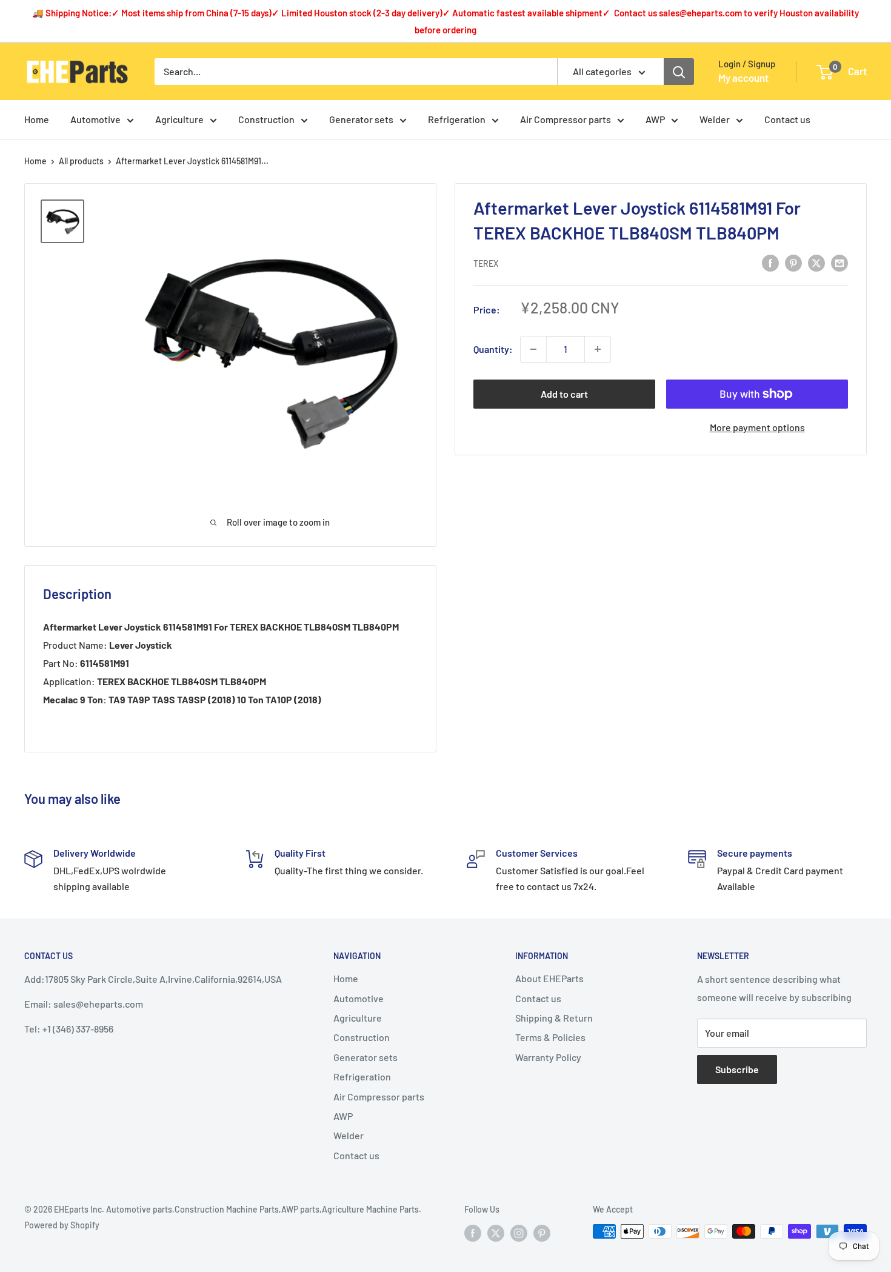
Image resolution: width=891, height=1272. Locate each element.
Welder (714, 119)
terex (485, 263)
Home (36, 119)
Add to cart (564, 394)
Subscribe (737, 1069)
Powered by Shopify (61, 1225)
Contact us (787, 119)
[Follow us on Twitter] (495, 1232)
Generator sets (361, 119)
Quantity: (493, 349)
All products (81, 161)
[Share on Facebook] (770, 262)
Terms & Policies (550, 1037)
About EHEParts (549, 978)
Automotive (95, 119)
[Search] (679, 71)
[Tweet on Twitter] (816, 262)
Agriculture (179, 119)
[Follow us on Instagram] (518, 1232)
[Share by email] (839, 262)
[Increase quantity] (597, 349)
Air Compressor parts (565, 119)
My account (743, 78)
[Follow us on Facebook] (472, 1232)
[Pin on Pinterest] (793, 262)
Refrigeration (457, 119)
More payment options (757, 427)
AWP (655, 119)
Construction (266, 119)
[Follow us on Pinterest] (541, 1232)
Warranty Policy (548, 1057)
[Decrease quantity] (533, 349)
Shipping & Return (554, 1017)
